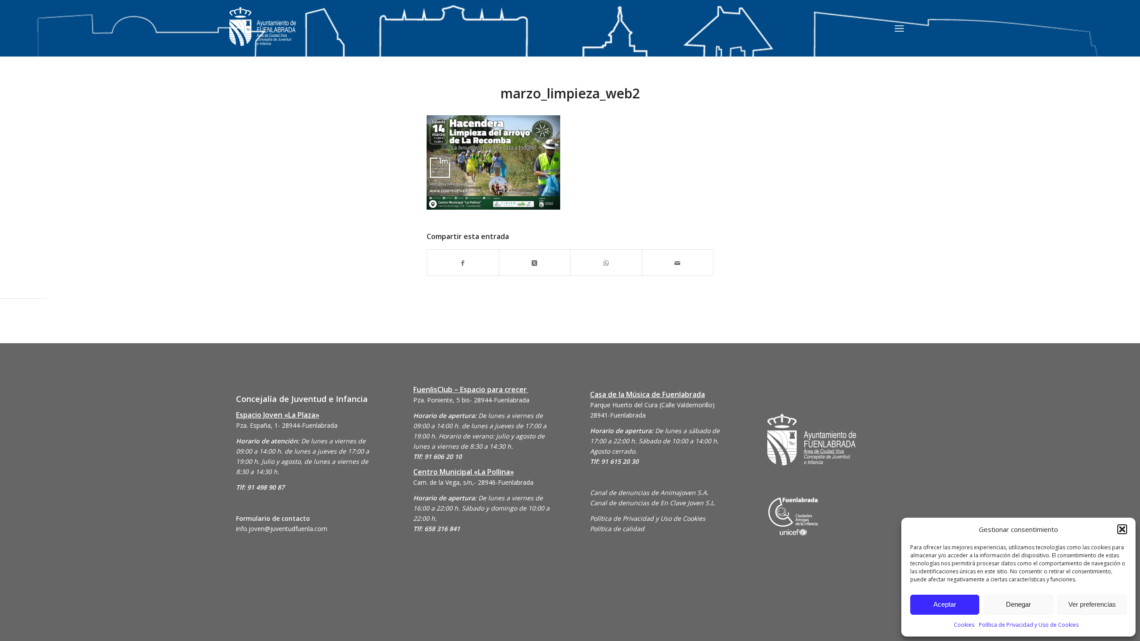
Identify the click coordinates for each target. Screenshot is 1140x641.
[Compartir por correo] (677, 262)
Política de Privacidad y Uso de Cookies (1029, 625)
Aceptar (944, 604)
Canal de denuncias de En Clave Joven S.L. (653, 503)
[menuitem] (899, 28)
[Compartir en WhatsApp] (606, 262)
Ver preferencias (1092, 604)
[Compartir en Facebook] (463, 262)
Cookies (964, 625)
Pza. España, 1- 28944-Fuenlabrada (287, 425)
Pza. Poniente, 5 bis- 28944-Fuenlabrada (471, 400)
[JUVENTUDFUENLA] (262, 35)
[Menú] (899, 28)
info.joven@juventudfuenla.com (281, 528)
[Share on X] (534, 262)
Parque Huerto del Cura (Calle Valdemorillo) (652, 405)
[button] (1122, 529)
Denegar (1018, 604)
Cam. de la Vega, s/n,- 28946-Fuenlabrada (473, 482)
